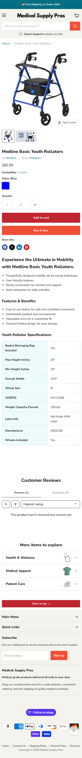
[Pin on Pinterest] (26, 247)
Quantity (7, 196)
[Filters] (15, 504)
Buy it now (41, 230)
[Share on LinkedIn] (19, 247)
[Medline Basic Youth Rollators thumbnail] (8, 136)
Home (6, 43)
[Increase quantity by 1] (35, 205)
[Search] (75, 26)
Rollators (35, 158)
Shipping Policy (38, 746)
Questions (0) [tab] (60, 492)
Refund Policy (58, 746)
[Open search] (6, 504)
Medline (11, 158)
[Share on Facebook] (5, 247)
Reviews (75, 746)
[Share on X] (12, 247)
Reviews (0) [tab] (21, 492)
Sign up (59, 655)
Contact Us (19, 746)
